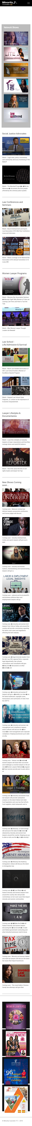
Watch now (8, 13)
